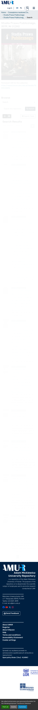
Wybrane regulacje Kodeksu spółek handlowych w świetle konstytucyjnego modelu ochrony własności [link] (22, 450)
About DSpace (9, 630)
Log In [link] (9, 8)
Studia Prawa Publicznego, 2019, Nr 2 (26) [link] (14, 18)
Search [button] (31, 109)
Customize (22, 707)
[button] (7, 2)
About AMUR (8, 625)
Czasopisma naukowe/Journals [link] (18, 12)
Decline (13, 707)
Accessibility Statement (13, 637)
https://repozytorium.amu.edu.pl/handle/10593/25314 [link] (18, 86)
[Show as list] (5, 116)
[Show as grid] (9, 116)
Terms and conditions (12, 635)
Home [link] (3, 12)
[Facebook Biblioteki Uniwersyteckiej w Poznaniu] (4, 607)
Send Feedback (12, 613)
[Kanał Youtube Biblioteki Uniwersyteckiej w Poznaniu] (6, 607)
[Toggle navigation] (34, 8)
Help (4, 632)
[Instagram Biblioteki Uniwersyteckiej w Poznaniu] (13, 607)
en (17, 8)
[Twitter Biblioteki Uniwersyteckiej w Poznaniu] (10, 607)
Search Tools (29, 116)
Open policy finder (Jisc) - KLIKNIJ (15, 657)
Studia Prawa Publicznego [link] (13, 15)
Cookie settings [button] (9, 640)
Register (6, 627)
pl (21, 8)
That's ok (5, 707)
